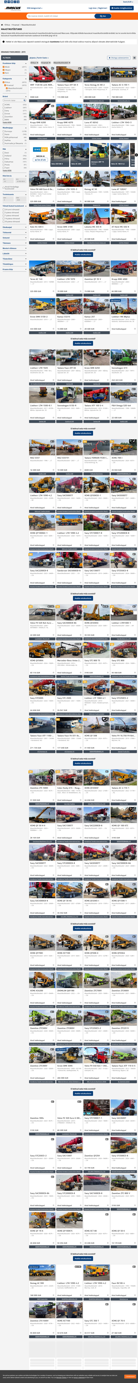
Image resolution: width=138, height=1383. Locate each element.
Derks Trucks (124, 804)
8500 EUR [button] (89, 470)
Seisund (6, 238)
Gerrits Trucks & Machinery (69, 676)
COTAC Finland (42, 138)
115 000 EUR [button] (62, 97)
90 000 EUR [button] (89, 202)
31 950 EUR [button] (89, 748)
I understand (130, 1376)
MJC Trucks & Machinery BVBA (96, 1082)
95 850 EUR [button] (35, 1333)
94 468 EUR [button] (117, 673)
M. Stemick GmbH (124, 1082)
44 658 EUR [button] (35, 710)
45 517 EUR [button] (89, 1333)
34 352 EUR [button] (62, 913)
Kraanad (15, 25)
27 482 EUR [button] (117, 1333)
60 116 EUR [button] (35, 673)
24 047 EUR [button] (62, 710)
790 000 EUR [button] (117, 97)
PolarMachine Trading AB (124, 384)
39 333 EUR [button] (89, 635)
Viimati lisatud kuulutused (13, 206)
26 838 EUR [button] (35, 1243)
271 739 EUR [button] (35, 748)
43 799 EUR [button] (89, 1168)
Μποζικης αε (124, 1299)
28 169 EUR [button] (35, 838)
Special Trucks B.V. (124, 751)
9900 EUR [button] (34, 97)
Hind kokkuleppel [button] (37, 135)
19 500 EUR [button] (62, 470)
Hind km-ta (7, 176)
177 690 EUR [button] (62, 748)
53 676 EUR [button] (62, 1333)
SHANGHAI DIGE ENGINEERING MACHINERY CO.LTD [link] (101, 639)
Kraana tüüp (8, 269)
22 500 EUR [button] (117, 418)
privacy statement (79, 1377)
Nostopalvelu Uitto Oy (96, 101)
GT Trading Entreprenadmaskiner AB (42, 384)
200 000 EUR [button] (90, 97)
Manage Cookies (61, 1377)
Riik (4, 149)
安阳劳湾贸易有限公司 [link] (124, 474)
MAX (17, 179)
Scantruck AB (69, 421)
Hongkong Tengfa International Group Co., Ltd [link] (72, 841)
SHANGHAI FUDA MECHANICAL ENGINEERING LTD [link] (73, 714)
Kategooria (7, 79)
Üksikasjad (7, 227)
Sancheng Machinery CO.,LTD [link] (42, 841)
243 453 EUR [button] (117, 380)
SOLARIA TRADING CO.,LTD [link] (96, 804)
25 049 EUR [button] (117, 470)
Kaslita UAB (69, 295)
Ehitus (7, 25)
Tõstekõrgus (8, 264)
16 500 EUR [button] (35, 470)
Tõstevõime (7, 259)
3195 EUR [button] (89, 673)
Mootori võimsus (9, 248)
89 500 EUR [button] (62, 1130)
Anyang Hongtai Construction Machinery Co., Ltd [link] (73, 511)
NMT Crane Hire (42, 1299)
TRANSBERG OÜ (42, 101)
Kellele (17, 197)
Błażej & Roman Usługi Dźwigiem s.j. (69, 1082)
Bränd (5, 96)
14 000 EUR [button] (62, 329)
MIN (4, 179)
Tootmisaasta (8, 194)
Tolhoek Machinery (96, 474)
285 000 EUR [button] (62, 1078)
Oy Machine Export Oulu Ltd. (96, 243)
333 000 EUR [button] (35, 329)
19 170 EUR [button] (117, 1243)
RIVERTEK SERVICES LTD (69, 1299)
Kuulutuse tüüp (9, 63)
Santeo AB (69, 384)
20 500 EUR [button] (89, 329)
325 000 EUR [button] (35, 202)
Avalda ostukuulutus (83, 254)
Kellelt (4, 197)
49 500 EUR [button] (35, 635)
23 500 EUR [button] (89, 239)
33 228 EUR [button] (89, 1243)
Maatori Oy (96, 205)
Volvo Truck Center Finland (42, 205)
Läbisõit (6, 254)
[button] (14, 57)
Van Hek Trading (69, 804)
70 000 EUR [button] (62, 291)
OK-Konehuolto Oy (124, 101)
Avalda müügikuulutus (123, 8)
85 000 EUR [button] (117, 291)
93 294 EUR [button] (62, 1243)
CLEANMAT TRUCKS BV (42, 639)
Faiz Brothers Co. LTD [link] (124, 639)
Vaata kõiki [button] (7, 122)
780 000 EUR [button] (35, 1295)
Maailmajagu (8, 128)
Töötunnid (7, 232)
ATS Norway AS (42, 751)
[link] (42, 74)
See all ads (41, 160)
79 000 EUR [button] (89, 291)
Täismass (7, 243)
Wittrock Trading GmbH (42, 511)
